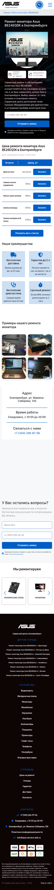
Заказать (42, 172)
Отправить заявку (27, 123)
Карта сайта (46, 883)
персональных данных (26, 132)
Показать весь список (27, 233)
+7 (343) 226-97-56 (27, 433)
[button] (5, 593)
